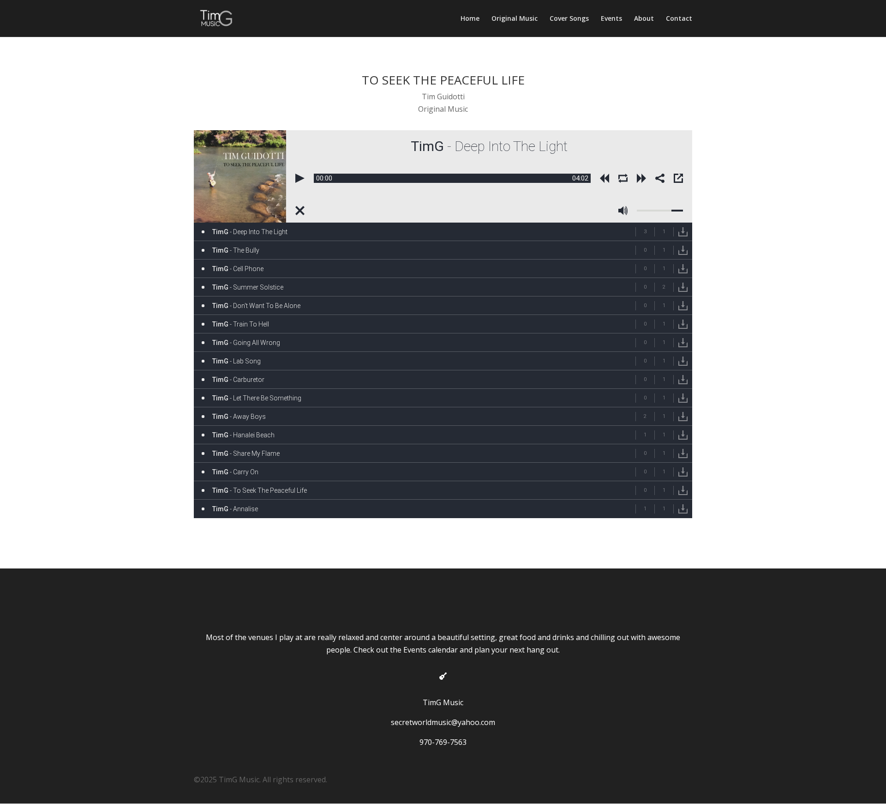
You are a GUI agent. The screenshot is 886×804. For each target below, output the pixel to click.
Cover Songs (569, 19)
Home (470, 19)
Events (611, 19)
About (644, 19)
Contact (679, 19)
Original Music (514, 19)
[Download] (683, 232)
